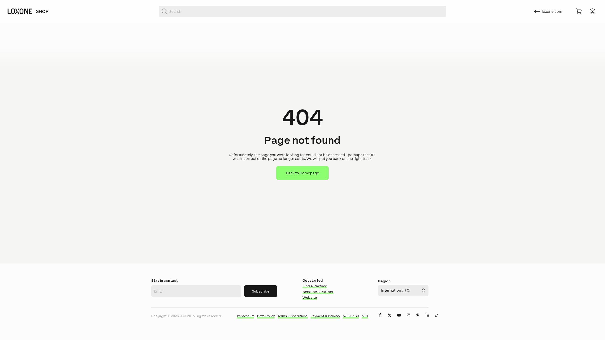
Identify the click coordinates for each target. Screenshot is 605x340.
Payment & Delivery (325, 316)
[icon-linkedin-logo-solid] (427, 319)
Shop (42, 11)
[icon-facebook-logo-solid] (380, 319)
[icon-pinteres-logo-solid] (418, 319)
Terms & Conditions (293, 316)
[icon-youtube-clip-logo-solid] (399, 319)
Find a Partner (314, 286)
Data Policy (266, 316)
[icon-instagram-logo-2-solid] (408, 319)
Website (309, 297)
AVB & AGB (351, 316)
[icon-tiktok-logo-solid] (437, 319)
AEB (365, 316)
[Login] (592, 11)
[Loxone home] (20, 11)
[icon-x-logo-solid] (389, 319)
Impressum (246, 316)
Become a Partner (317, 292)
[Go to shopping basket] (579, 11)
